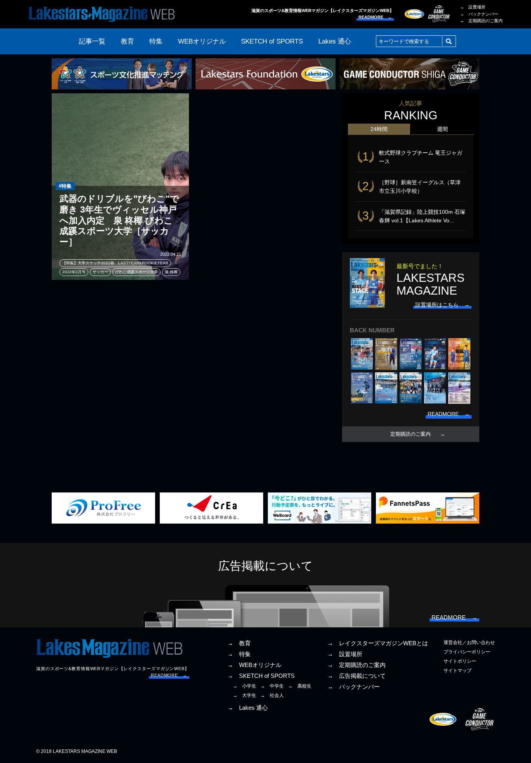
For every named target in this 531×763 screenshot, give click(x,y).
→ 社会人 (272, 695)
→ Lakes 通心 (247, 708)
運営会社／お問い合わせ (469, 642)
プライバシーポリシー (467, 652)
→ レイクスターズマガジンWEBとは (377, 643)
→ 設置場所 (473, 7)
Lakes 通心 (334, 41)
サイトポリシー (460, 661)
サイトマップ (458, 670)
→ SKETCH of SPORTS (261, 676)
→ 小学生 (244, 686)
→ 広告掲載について (356, 676)
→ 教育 (239, 643)
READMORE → (375, 17)
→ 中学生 (272, 686)
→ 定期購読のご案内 (481, 20)
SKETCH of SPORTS (272, 41)
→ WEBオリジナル (254, 665)
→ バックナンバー (479, 14)
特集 (155, 41)
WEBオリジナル (202, 41)
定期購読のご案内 (410, 434)
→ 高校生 (299, 686)
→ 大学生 (244, 695)
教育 (127, 41)
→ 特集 (239, 654)
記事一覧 (92, 41)
